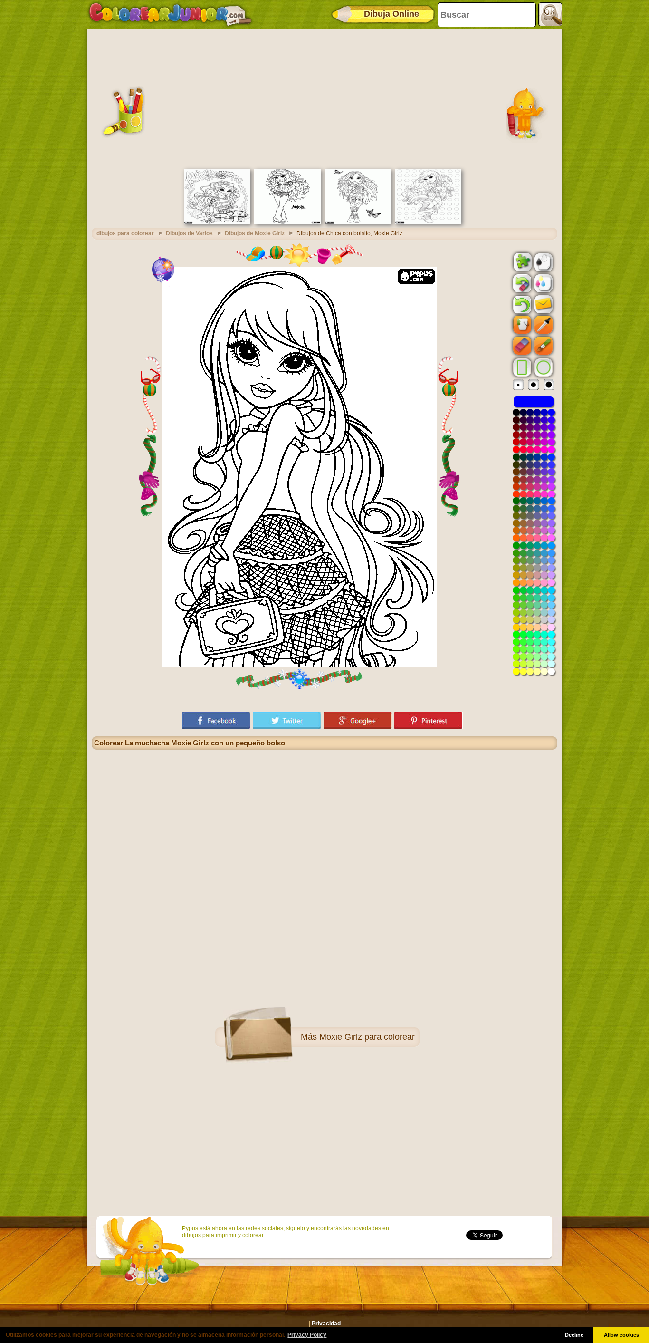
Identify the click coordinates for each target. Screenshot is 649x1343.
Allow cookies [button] (621, 1335)
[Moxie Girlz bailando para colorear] (428, 222)
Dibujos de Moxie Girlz (255, 233)
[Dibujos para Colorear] (170, 14)
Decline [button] (574, 1335)
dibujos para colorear (125, 233)
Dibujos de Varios (189, 233)
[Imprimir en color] (543, 283)
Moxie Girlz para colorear (367, 1037)
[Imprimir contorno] (543, 261)
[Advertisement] (324, 97)
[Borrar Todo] (521, 283)
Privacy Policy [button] (306, 1335)
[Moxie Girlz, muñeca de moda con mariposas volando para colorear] (357, 222)
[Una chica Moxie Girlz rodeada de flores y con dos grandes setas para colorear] (217, 222)
